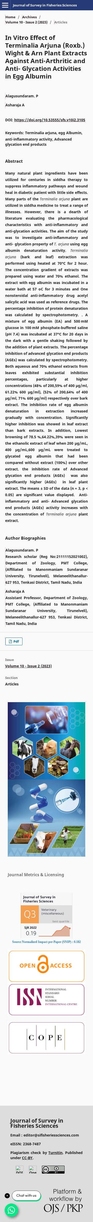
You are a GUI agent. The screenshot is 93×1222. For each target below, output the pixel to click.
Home (10, 17)
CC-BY (27, 1157)
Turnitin (55, 1152)
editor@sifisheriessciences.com (51, 1135)
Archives (29, 17)
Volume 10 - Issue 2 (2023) (26, 22)
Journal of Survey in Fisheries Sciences (45, 5)
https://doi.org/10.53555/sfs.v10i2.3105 (49, 119)
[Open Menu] (5, 5)
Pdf (16, 641)
